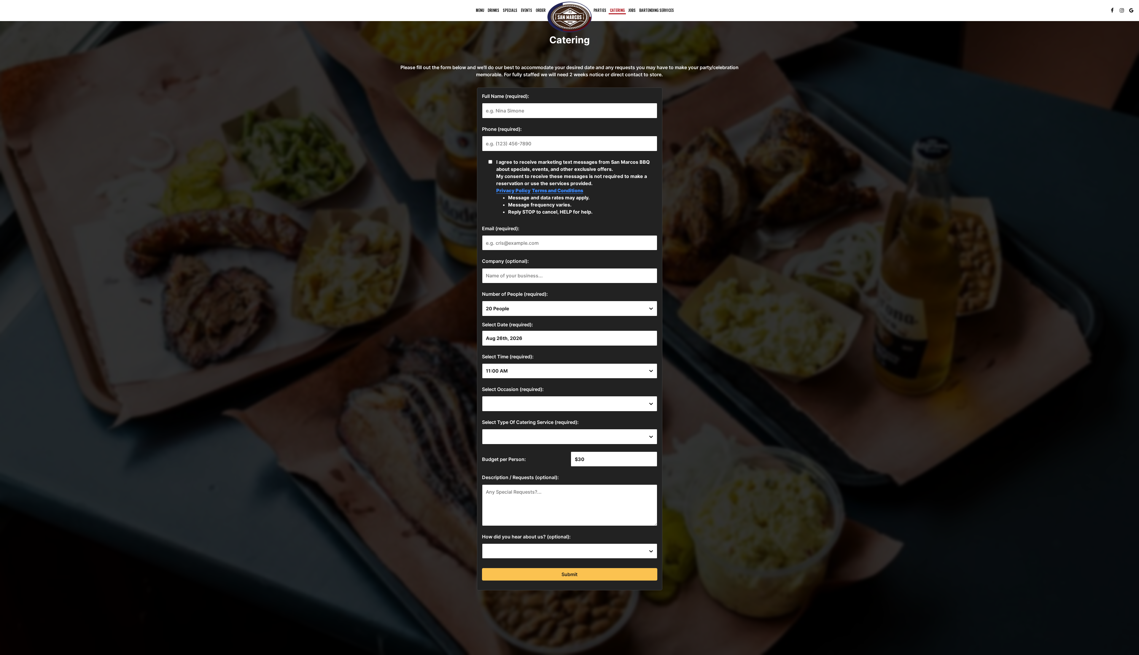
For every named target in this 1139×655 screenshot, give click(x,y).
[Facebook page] (1112, 10)
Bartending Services (656, 10)
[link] (569, 16)
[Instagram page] (1122, 10)
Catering (617, 10)
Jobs (632, 10)
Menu (480, 10)
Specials (510, 10)
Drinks (493, 10)
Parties (600, 10)
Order (540, 10)
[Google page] (1131, 10)
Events (526, 10)
